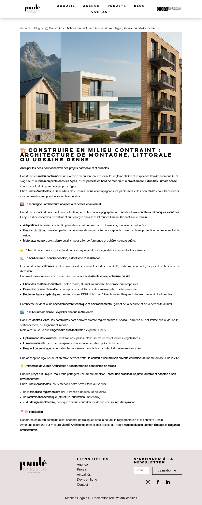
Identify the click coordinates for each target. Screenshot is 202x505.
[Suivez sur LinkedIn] (168, 482)
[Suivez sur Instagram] (148, 482)
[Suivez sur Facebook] (158, 482)
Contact (101, 12)
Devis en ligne (87, 479)
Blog (139, 6)
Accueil (66, 6)
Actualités (84, 474)
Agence (91, 6)
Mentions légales (77, 498)
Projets (117, 6)
